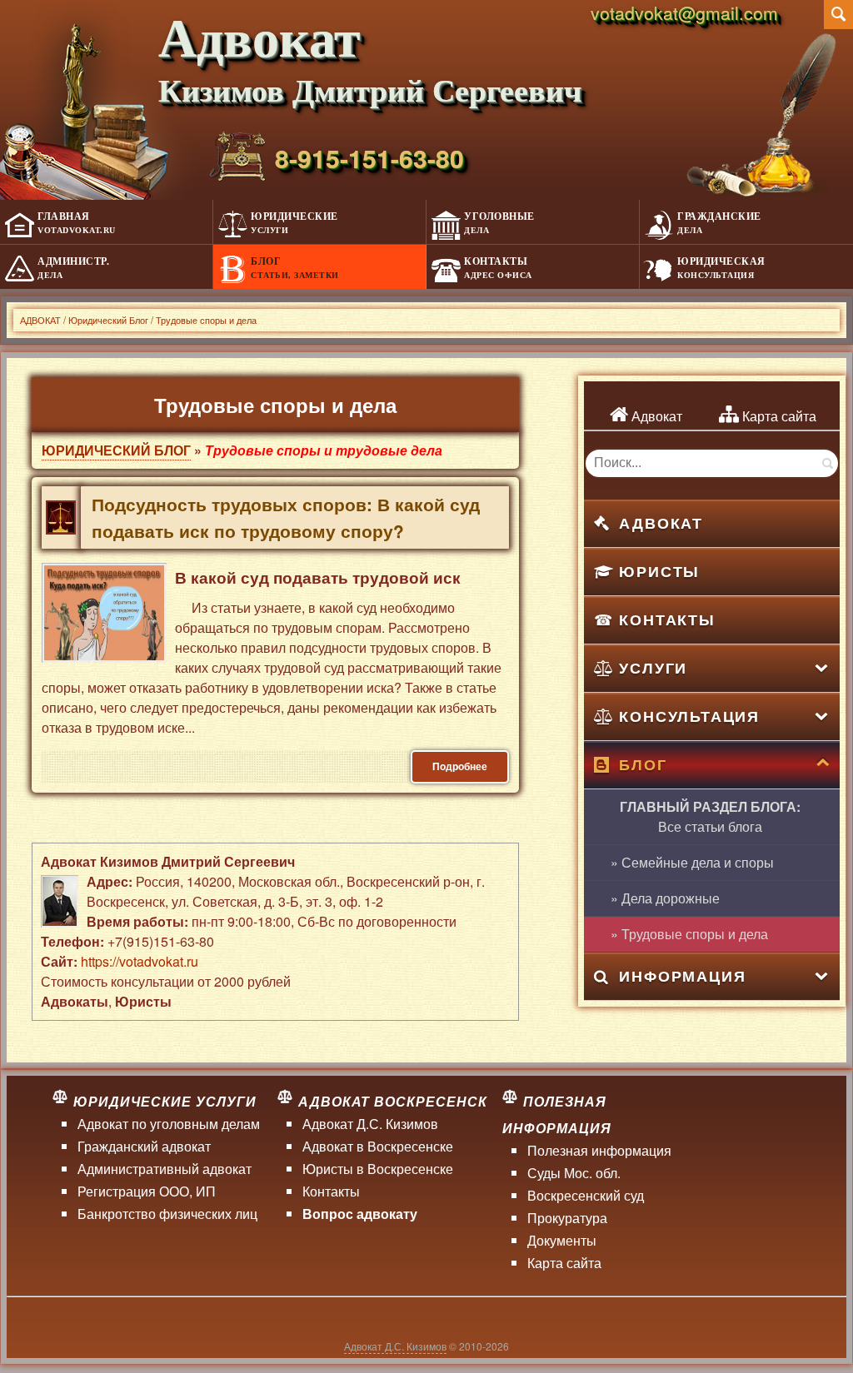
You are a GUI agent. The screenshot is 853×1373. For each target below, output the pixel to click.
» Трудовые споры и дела (689, 933)
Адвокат (655, 415)
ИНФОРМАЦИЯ (682, 976)
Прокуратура (567, 1217)
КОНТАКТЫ (667, 619)
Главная (76, 223)
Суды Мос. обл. (574, 1172)
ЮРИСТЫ (659, 571)
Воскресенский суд (585, 1195)
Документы (561, 1240)
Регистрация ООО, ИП (146, 1191)
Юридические (294, 223)
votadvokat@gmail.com (684, 12)
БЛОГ (642, 764)
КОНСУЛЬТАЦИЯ (689, 716)
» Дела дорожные (665, 898)
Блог (295, 268)
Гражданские (719, 223)
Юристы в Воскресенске (377, 1168)
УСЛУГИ (653, 668)
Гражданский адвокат (144, 1146)
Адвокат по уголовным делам (168, 1123)
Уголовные (499, 223)
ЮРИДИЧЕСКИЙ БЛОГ (116, 450)
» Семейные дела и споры (692, 862)
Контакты (498, 268)
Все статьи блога (710, 816)
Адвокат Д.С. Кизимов (370, 1123)
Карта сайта (777, 415)
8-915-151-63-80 (369, 158)
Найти (826, 463)
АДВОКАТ (661, 523)
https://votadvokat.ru (139, 961)
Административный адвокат (164, 1168)
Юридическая (721, 268)
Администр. (73, 268)
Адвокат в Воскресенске (377, 1146)
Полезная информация (599, 1150)
